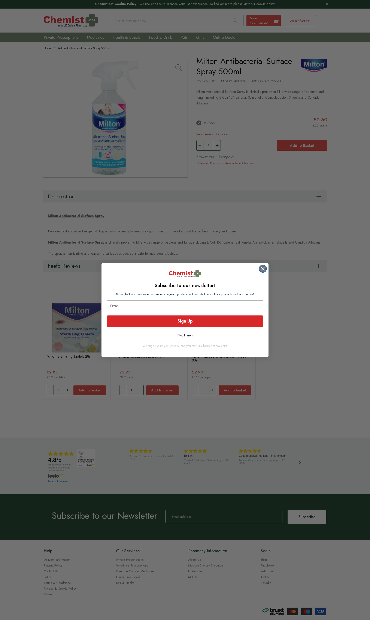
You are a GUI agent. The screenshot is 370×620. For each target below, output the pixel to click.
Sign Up (185, 321)
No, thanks (185, 335)
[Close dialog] (263, 269)
